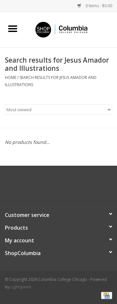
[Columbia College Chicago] (71, 29)
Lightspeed (20, 287)
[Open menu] (12, 28)
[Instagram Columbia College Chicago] (64, 185)
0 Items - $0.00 (98, 5)
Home (10, 77)
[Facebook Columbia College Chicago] (52, 185)
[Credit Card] (105, 295)
